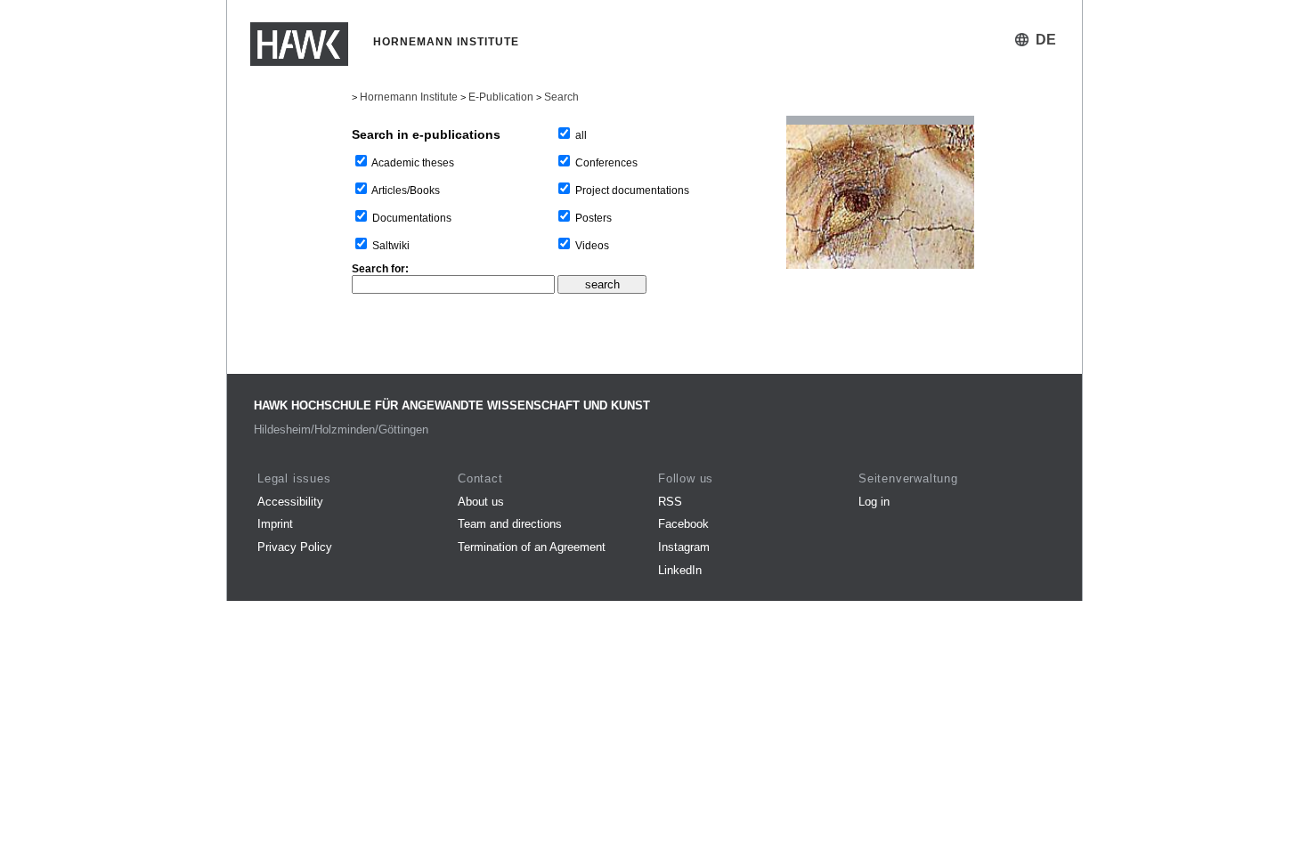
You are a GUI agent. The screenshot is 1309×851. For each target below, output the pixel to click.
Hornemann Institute (409, 97)
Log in (874, 501)
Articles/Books (405, 190)
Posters (593, 218)
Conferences (606, 163)
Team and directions (510, 524)
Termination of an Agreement (532, 547)
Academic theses (412, 163)
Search (561, 97)
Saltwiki (391, 245)
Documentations (411, 218)
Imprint (275, 524)
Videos (592, 245)
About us (481, 501)
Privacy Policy (294, 547)
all (581, 135)
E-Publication (500, 97)
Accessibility (290, 501)
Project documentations (632, 190)
